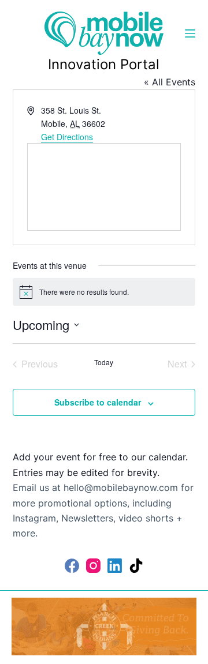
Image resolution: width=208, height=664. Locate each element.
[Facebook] (72, 565)
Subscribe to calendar (97, 402)
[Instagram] (93, 565)
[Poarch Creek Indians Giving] (104, 625)
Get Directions (67, 136)
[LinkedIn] (114, 565)
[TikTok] (136, 565)
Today (103, 362)
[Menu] (190, 33)
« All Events (169, 82)
